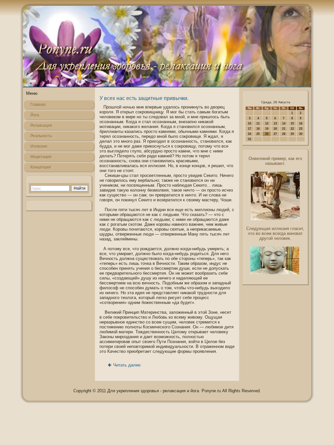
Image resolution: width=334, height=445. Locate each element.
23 (300, 128)
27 (275, 134)
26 (266, 134)
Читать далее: (127, 365)
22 (292, 128)
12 (266, 123)
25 (258, 134)
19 (266, 128)
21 (283, 128)
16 (300, 123)
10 (249, 123)
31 (249, 139)
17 (249, 128)
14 (283, 123)
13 (275, 123)
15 (292, 123)
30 (300, 134)
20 (275, 128)
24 (249, 134)
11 (258, 123)
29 (292, 134)
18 (258, 128)
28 (283, 134)
